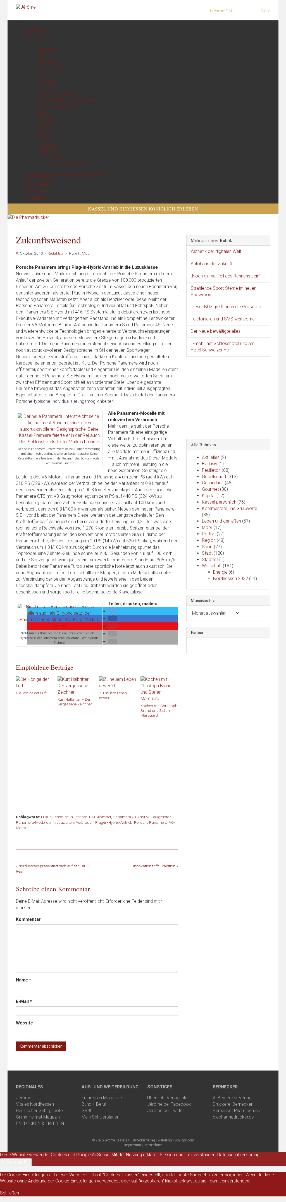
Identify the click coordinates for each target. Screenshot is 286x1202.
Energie (56, 157)
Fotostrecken (40, 178)
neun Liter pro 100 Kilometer (88, 817)
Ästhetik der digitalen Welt (216, 251)
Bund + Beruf (94, 1104)
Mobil (43, 113)
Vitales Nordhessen (35, 1104)
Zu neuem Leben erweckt (113, 695)
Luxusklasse (52, 817)
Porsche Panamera (150, 822)
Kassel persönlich (55, 94)
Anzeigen (36, 197)
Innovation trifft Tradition (154, 866)
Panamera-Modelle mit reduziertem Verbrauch (55, 822)
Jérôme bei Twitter (165, 1110)
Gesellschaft (50, 68)
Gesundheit (49, 74)
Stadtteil (46, 145)
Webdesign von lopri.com (176, 1140)
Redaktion (37, 190)
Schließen (9, 1193)
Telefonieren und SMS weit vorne (223, 319)
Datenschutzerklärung (238, 1154)
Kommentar (28, 919)
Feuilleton (48, 62)
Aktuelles (47, 49)
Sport (43, 132)
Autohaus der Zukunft (211, 263)
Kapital (45, 87)
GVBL (87, 1110)
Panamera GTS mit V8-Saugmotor (142, 817)
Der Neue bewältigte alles (215, 331)
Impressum (132, 1145)
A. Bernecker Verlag (232, 1097)
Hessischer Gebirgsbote (39, 1110)
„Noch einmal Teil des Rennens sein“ (225, 276)
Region (45, 125)
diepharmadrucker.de (233, 1117)
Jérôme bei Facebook (169, 1104)
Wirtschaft (48, 151)
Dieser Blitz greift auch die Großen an (227, 306)
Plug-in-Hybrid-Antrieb (113, 822)
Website (24, 1023)
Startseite (37, 29)
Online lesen (39, 184)
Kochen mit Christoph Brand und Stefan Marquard (158, 710)
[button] (28, 23)
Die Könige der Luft (31, 693)
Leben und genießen (58, 106)
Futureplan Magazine (102, 1097)
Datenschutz (153, 1145)
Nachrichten (39, 36)
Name (23, 980)
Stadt (43, 138)
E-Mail (24, 1001)
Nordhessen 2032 (67, 164)
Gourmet (47, 81)
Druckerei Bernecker (232, 1104)
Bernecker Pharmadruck (236, 1110)
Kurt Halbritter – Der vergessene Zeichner (75, 701)
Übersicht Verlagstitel (168, 1097)
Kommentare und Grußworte (66, 100)
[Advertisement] (97, 764)
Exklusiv (46, 55)
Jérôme (23, 1097)
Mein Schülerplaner (100, 1117)
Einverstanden (16, 1162)
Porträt (45, 119)
